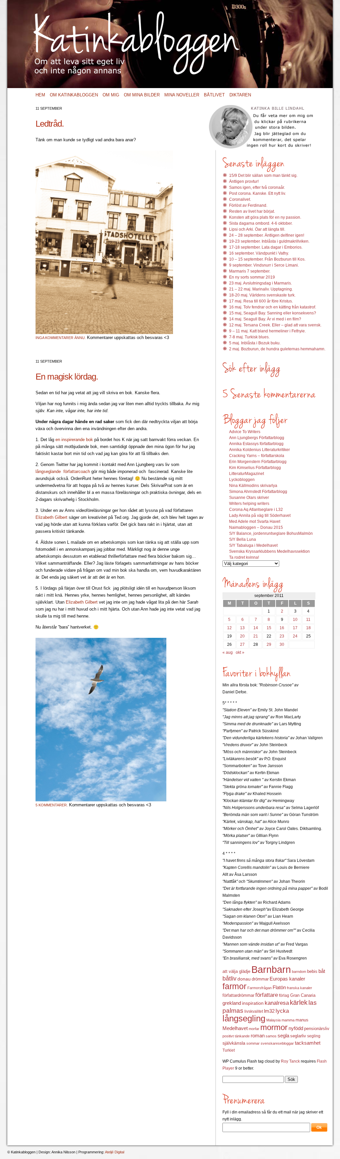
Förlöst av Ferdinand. (248, 205)
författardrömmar (238, 995)
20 (242, 636)
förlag (284, 995)
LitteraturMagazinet (246, 473)
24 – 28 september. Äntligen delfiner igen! (266, 235)
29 (269, 644)
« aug (227, 652)
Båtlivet (214, 94)
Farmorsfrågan (259, 988)
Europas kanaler (287, 979)
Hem (40, 94)
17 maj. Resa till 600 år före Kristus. (261, 301)
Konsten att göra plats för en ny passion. (265, 217)
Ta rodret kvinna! (244, 557)
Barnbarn (271, 969)
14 (255, 628)
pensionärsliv (316, 1028)
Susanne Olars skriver (249, 497)
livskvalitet (253, 1011)
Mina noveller (181, 94)
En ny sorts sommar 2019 (252, 277)
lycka (282, 1011)
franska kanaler (299, 988)
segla (283, 1035)
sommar (253, 1043)
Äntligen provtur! (244, 181)
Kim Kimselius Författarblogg (255, 467)
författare (266, 995)
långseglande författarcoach (63, 471)
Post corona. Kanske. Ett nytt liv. (257, 193)
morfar (254, 1029)
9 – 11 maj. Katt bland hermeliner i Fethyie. (267, 331)
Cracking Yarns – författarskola (256, 455)
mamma (288, 1020)
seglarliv (298, 1035)
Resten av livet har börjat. (252, 211)
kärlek (298, 1002)
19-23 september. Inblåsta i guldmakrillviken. (269, 241)
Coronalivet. (240, 199)
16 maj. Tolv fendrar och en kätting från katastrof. (272, 307)
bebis (312, 971)
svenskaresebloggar (277, 1043)
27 (242, 644)
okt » (240, 652)
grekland (231, 1003)
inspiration (253, 1003)
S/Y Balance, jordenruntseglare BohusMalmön (271, 533)
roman (258, 1035)
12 (229, 628)
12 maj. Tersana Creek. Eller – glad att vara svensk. (275, 325)
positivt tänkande (236, 1036)
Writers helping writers (249, 503)
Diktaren (240, 94)
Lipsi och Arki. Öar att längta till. (257, 229)
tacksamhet (307, 1043)
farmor (234, 986)
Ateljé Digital (114, 1152)
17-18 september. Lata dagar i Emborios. (265, 247)
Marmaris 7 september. (249, 271)
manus (302, 1020)
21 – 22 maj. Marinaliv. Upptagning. (261, 289)
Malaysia (273, 1020)
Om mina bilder (142, 94)
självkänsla (233, 1043)
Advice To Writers (244, 431)
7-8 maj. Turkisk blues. (249, 337)
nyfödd (296, 1028)
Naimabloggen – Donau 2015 (256, 527)
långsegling (243, 1018)
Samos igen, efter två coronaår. (257, 187)
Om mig (111, 94)
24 (295, 636)
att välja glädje (236, 971)
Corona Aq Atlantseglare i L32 (256, 509)
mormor (274, 1027)
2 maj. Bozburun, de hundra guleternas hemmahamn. (277, 349)
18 (308, 628)
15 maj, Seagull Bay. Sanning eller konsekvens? (272, 313)
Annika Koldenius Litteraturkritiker (259, 449)
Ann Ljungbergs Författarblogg (256, 437)
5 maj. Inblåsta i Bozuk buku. (255, 343)
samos (271, 1036)
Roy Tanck (290, 1061)
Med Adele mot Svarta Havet (254, 521)
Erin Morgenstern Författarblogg (258, 461)
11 (308, 619)
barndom (299, 972)
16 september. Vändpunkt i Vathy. (259, 253)
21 (255, 636)
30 (282, 644)
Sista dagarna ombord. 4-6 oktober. (261, 223)
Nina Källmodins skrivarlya (253, 485)
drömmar (260, 979)
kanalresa (277, 1003)
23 (282, 636)
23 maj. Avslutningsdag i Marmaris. (260, 283)
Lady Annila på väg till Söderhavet (260, 515)
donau (244, 979)
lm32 (269, 1011)
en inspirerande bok (74, 439)
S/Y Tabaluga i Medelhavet (253, 545)
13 (242, 628)
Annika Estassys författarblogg (256, 443)
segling (313, 1036)
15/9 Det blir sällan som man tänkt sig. (263, 175)
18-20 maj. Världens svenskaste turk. (262, 295)
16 (282, 628)
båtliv (229, 978)
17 (295, 628)
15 (269, 628)
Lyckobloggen (242, 479)
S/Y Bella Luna (242, 539)
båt (321, 971)
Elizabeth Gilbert (52, 517)
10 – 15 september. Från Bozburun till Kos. (267, 259)
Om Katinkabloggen (74, 94)
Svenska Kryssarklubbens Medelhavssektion (269, 551)
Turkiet (228, 1050)
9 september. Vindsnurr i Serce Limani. (264, 265)
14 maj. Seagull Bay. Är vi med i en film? (265, 319)
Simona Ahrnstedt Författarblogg (258, 491)
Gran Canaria (302, 995)
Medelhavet (235, 1028)
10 (295, 619)
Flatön (279, 987)
